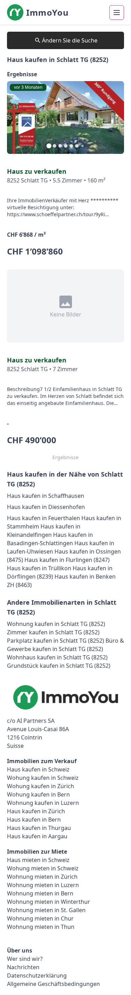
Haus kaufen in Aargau (37, 836)
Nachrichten (23, 967)
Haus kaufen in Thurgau (39, 828)
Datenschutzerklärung (37, 975)
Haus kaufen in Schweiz (38, 769)
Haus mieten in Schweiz (38, 860)
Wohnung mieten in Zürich (42, 876)
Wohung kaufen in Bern (38, 794)
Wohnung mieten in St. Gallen (46, 910)
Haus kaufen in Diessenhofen (46, 507)
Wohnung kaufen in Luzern (43, 803)
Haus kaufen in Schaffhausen (45, 496)
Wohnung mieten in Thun (40, 927)
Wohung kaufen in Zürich (40, 786)
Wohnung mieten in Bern (40, 893)
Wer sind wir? (25, 959)
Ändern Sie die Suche (69, 40)
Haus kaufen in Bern (34, 819)
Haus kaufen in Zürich (36, 811)
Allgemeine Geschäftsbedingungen (53, 984)
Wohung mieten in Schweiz (43, 868)
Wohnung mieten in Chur (40, 918)
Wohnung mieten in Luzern (43, 885)
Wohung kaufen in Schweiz (43, 778)
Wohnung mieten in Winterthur (48, 902)
